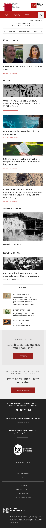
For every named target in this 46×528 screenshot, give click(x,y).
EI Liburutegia (23, 470)
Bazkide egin (22, 422)
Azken (7, 15)
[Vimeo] (29, 409)
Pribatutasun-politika (23, 489)
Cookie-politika (23, 493)
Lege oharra (23, 485)
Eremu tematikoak (23, 462)
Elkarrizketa (24, 31)
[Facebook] (14, 409)
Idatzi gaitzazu (22, 437)
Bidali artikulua (23, 390)
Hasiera (12, 31)
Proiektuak (23, 466)
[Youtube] (21, 409)
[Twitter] (17, 409)
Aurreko (17, 15)
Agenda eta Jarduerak (23, 474)
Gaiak (36, 31)
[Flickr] (25, 409)
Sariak (23, 477)
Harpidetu (26, 14)
